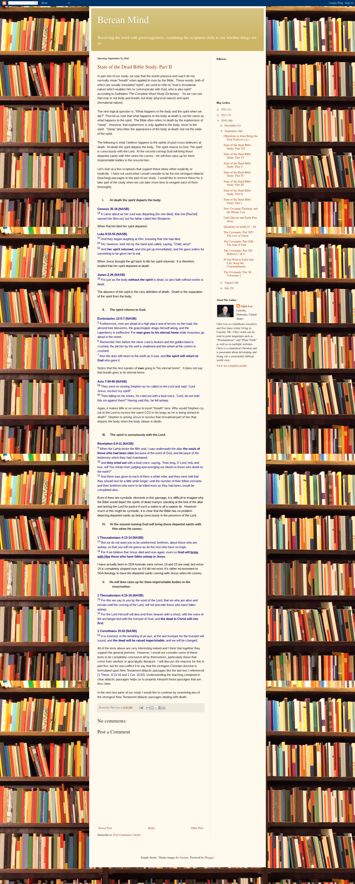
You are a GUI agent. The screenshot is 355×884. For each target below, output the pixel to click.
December (231, 125)
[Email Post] (141, 707)
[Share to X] (156, 708)
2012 (224, 109)
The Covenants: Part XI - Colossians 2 (238, 273)
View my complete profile (232, 366)
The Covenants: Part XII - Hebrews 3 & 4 (239, 252)
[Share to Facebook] (160, 708)
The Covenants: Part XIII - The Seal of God (239, 243)
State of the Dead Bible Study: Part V (237, 165)
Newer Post (105, 828)
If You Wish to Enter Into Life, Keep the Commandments (239, 263)
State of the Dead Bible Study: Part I (237, 201)
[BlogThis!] (152, 708)
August (229, 282)
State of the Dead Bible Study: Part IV (237, 174)
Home (151, 828)
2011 (224, 115)
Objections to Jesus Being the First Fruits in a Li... (241, 137)
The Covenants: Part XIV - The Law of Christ (239, 234)
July (227, 288)
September (231, 131)
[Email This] (148, 708)
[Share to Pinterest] (164, 708)
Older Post (197, 828)
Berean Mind (123, 19)
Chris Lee (246, 306)
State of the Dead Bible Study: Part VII (237, 146)
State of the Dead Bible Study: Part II (134, 66)
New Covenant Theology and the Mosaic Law (241, 210)
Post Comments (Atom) (127, 835)
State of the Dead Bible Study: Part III (237, 183)
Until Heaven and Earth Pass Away (240, 219)
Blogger (209, 857)
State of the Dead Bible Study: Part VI (237, 155)
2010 (224, 120)
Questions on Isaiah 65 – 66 (240, 227)
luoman (184, 857)
